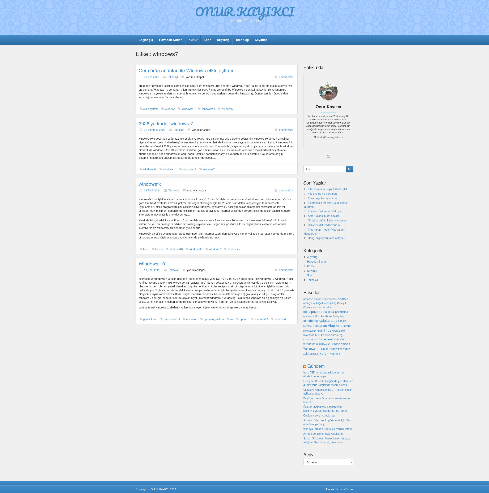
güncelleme (150, 319)
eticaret (307, 316)
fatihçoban (338, 316)
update (244, 319)
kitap (331, 325)
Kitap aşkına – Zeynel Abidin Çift (327, 189)
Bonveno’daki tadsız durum (324, 225)
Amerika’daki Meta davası (323, 216)
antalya (307, 303)
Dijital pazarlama (338, 312)
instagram (320, 325)
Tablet (323, 339)
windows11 (208, 109)
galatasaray (328, 320)
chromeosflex (324, 307)
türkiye (340, 339)
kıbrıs (320, 331)
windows (170, 109)
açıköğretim (319, 303)
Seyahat (261, 39)
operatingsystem (214, 319)
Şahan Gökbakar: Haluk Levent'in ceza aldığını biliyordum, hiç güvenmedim (326, 440)
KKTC (339, 326)
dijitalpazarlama (315, 311)
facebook (326, 316)
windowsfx (150, 183)
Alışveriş (223, 39)
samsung (336, 335)
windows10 (188, 109)
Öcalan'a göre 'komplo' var (319, 415)
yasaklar (314, 353)
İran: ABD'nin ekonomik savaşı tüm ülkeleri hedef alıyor (324, 374)
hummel (307, 326)
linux (146, 249)
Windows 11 (311, 348)
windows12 (189, 169)
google (342, 321)
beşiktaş (331, 303)
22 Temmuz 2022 (154, 130)
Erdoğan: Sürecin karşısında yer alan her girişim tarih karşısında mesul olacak (328, 383)
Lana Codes (346, 489)
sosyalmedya (310, 339)
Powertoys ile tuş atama (322, 198)
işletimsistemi (172, 319)
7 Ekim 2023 (151, 77)
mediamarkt (338, 331)
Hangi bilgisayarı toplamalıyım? (326, 238)
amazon (308, 299)
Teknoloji (242, 39)
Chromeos (309, 307)
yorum (325, 353)
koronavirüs (309, 331)
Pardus (325, 335)
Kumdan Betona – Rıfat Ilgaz (325, 211)
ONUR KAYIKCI (244, 11)
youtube (335, 353)
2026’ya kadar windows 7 (166, 123)
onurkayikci (286, 77)
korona (347, 326)
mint (317, 335)
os (231, 319)
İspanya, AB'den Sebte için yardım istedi (327, 429)
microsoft (191, 319)
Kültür (193, 39)
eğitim (316, 316)
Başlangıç (145, 39)
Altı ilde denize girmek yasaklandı (323, 433)
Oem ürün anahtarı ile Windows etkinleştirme (187, 70)
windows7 (227, 109)
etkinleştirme (151, 109)
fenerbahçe (311, 320)
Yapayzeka (335, 349)
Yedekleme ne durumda (322, 193)
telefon (331, 339)
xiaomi (324, 349)
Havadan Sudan (170, 39)
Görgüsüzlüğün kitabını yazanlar (327, 220)
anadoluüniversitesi (325, 299)
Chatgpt (341, 303)
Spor (207, 39)
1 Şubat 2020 (152, 270)
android (343, 298)
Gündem (316, 365)
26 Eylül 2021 (152, 190)
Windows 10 (152, 263)
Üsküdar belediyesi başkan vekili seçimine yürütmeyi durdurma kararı (325, 408)
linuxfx (159, 249)
